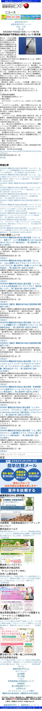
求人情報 (21, 676)
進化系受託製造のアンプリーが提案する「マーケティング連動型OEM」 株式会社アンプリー (20, 615)
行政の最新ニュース (10, 235)
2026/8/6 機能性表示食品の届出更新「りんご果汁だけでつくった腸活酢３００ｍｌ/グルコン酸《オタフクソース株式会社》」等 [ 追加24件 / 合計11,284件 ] (20, 230)
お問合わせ (21, 688)
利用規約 (21, 684)
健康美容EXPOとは (21, 669)
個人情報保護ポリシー (21, 686)
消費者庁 (3, 258)
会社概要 (21, 674)
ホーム (21, 666)
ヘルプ (21, 679)
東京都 (3, 158)
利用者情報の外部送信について (21, 681)
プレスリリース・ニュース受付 (21, 691)
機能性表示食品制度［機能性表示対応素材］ (21, 693)
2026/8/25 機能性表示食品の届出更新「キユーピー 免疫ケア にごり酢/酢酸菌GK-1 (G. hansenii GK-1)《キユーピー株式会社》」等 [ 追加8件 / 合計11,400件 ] (21, 170)
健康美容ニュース (28, 705)
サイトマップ (21, 671)
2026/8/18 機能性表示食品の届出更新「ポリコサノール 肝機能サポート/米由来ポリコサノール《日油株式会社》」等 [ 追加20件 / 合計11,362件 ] (20, 196)
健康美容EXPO (10, 705)
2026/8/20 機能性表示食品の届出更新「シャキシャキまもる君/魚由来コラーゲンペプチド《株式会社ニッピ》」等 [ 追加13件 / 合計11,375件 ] (20, 190)
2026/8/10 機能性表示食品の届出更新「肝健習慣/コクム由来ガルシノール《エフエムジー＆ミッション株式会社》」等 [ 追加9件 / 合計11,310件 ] (20, 215)
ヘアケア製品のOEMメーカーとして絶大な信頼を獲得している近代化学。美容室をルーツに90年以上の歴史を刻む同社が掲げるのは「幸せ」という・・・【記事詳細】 (20, 662)
